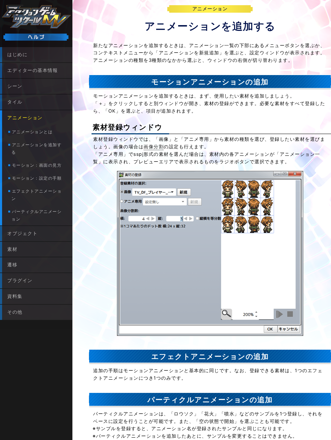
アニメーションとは (32, 132)
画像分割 (154, 146)
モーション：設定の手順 (37, 178)
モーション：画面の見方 (37, 165)
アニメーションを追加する (36, 148)
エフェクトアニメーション (36, 194)
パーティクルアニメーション (36, 215)
